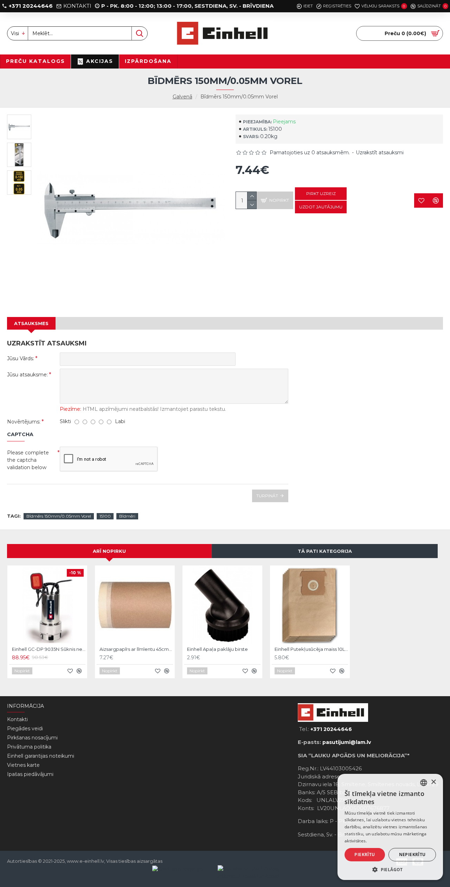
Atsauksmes (31, 323)
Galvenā (182, 96)
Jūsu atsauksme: (27, 374)
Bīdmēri (127, 516)
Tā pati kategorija (325, 551)
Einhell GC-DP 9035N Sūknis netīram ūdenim (48, 649)
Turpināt (267, 495)
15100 (105, 516)
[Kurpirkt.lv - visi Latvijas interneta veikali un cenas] (250, 872)
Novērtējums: (23, 422)
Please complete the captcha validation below (28, 460)
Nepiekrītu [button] (412, 854)
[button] (390, 869)
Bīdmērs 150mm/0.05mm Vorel (58, 516)
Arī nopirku (109, 551)
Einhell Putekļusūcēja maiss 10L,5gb (311, 649)
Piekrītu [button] (364, 854)
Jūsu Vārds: (20, 358)
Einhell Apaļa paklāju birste (217, 649)
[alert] (390, 827)
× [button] (433, 782)
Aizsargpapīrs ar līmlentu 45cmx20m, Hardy (136, 649)
